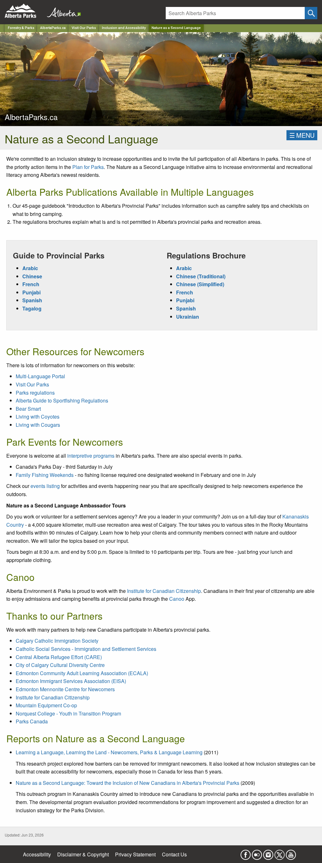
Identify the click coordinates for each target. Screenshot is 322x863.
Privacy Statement (135, 854)
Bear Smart (28, 408)
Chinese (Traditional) (200, 276)
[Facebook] (246, 852)
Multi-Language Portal (40, 376)
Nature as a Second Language (176, 28)
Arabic (30, 268)
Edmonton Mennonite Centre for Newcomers (65, 689)
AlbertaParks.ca (53, 28)
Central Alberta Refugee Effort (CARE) (59, 657)
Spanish (32, 300)
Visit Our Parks (84, 28)
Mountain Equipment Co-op (46, 705)
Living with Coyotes (37, 416)
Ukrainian (187, 316)
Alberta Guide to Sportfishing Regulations (62, 400)
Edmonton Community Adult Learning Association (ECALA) (82, 673)
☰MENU (301, 135)
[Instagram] (268, 852)
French (30, 284)
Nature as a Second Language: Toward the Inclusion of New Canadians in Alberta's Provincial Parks (127, 782)
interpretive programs (90, 455)
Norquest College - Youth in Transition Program (68, 713)
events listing (45, 485)
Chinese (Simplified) (200, 284)
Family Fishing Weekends (45, 474)
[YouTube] (291, 852)
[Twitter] (280, 852)
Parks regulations (35, 392)
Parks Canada (32, 721)
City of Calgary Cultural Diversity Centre (60, 665)
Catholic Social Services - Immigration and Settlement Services (86, 648)
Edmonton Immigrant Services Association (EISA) (71, 681)
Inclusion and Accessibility (124, 28)
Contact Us (174, 854)
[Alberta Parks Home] (24, 10)
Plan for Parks (88, 167)
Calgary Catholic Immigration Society (57, 640)
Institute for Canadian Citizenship (164, 590)
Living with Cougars (38, 424)
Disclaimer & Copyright (83, 854)
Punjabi (31, 292)
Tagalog (32, 308)
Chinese (32, 276)
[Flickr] (257, 852)
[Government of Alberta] (62, 10)
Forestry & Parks (21, 28)
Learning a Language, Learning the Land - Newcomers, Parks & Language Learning (109, 752)
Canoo (176, 598)
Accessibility (37, 854)
